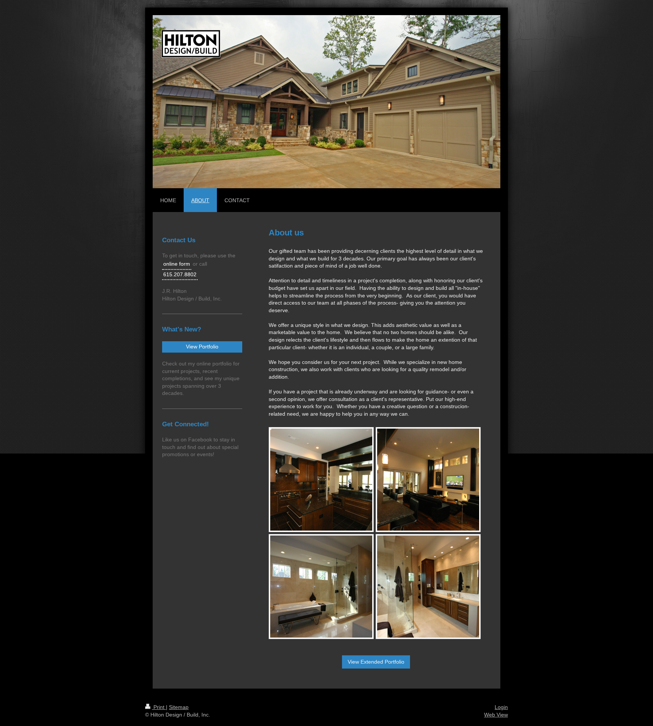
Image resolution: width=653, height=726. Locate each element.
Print (159, 707)
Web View (496, 715)
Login (501, 707)
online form (176, 264)
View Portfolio (202, 347)
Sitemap (179, 707)
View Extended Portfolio (376, 662)
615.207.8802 (180, 274)
